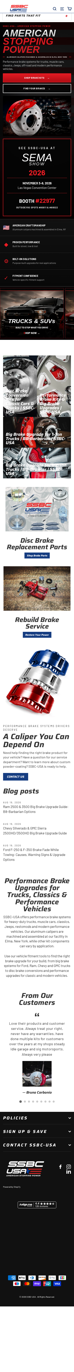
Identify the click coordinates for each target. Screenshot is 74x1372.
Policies (15, 1118)
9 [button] (54, 1102)
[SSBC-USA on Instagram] (68, 1166)
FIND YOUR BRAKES (36, 88)
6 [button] (41, 1102)
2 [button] (25, 1102)
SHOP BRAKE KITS (37, 77)
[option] (37, 1053)
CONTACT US (15, 776)
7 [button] (45, 1102)
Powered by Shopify (12, 1187)
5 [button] (37, 1102)
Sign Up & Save (25, 1131)
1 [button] (20, 1101)
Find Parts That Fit (23, 15)
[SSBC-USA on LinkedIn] (68, 1171)
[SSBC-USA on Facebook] (60, 1166)
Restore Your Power (37, 635)
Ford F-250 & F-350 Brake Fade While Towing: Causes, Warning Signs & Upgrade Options (34, 854)
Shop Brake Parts (37, 555)
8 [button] (50, 1102)
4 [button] (33, 1102)
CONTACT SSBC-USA (30, 1145)
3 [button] (29, 1102)
